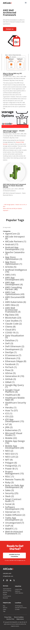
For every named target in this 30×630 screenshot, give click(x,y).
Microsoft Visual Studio (13, 434)
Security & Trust (10, 619)
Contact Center (18, 589)
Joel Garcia (7, 189)
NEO (7, 450)
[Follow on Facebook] (3, 580)
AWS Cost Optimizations (12, 293)
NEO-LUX (10, 456)
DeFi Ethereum (13, 346)
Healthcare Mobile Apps (15, 398)
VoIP (7, 525)
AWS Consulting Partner (13, 288)
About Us (5, 607)
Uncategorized (13, 522)
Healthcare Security (15, 402)
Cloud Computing (7, 590)
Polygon (9, 462)
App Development (7, 588)
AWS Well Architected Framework (11, 309)
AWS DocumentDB (15, 297)
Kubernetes (11, 430)
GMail (8, 382)
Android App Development (12, 248)
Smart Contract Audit (13, 500)
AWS (21, 76)
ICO (7, 413)
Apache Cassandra (14, 252)
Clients (8, 326)
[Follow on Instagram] (7, 580)
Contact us (9, 29)
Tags (4, 611)
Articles (9, 266)
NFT (7, 459)
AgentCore (11, 233)
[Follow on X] (14, 580)
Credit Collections (19, 593)
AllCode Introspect (15, 236)
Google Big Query (14, 385)
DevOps (9, 352)
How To (9, 410)
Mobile (8, 438)
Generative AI (12, 376)
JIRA (7, 427)
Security (21, 80)
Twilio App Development (12, 518)
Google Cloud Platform (12, 390)
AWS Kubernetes (14, 302)
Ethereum (10, 358)
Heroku (9, 407)
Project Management (12, 472)
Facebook (10, 364)
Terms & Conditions (19, 617)
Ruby (7, 482)
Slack (8, 496)
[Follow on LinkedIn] (10, 580)
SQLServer (10, 511)
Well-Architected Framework (14, 532)
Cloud (16, 80)
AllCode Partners (14, 241)
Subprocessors (20, 619)
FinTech (9, 367)
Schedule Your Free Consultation (14, 555)
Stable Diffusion (13, 514)
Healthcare (11, 394)
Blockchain (11, 317)
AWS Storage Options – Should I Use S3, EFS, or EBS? (14, 131)
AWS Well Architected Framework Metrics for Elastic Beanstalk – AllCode (14, 185)
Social (8, 504)
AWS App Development (12, 278)
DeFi (7, 343)
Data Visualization (14, 335)
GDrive (8, 373)
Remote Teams (13, 479)
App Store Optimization (12, 258)
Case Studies (11, 320)
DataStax (10, 340)
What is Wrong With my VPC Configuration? (12, 74)
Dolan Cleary (8, 76)
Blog (4, 605)
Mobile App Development (12, 446)
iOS (7, 416)
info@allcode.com (21, 560)
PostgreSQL (11, 465)
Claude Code (11, 323)
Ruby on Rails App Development (14, 486)
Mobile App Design (15, 441)
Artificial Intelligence (16, 269)
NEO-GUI (10, 453)
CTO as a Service (7, 596)
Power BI (10, 468)
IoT (7, 424)
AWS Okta (10, 304)
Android (9, 244)
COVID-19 (10, 332)
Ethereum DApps (14, 361)
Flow (7, 370)
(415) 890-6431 (12, 560)
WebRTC (9, 528)
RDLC (8, 476)
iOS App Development (12, 420)
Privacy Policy (7, 617)
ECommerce (11, 355)
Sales (8, 490)
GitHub (9, 379)
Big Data (12, 80)
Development (12, 349)
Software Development (12, 508)
